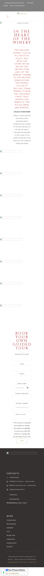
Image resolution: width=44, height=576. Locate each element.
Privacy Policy (23, 562)
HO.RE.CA (10, 547)
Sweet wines (11, 539)
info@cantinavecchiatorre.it (14, 3)
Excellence (10, 528)
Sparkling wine (11, 543)
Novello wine (11, 535)
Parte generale (14, 499)
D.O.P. (8, 531)
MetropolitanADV (13, 562)
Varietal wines (11, 520)
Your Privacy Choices (16, 570)
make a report (17, 503)
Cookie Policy (32, 562)
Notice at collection (11, 573)
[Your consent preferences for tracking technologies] (4, 572)
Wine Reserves (11, 524)
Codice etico (13, 494)
